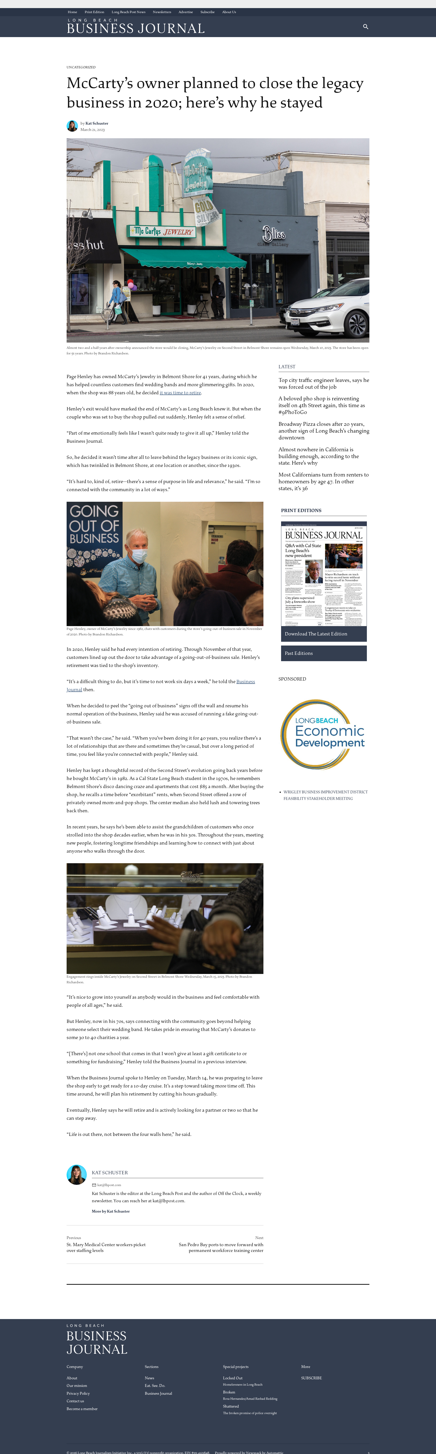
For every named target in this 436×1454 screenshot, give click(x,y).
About (72, 1378)
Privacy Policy (78, 1393)
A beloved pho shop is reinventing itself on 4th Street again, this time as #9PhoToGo (322, 405)
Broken (250, 1395)
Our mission (77, 1385)
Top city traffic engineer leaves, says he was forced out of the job (324, 383)
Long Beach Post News (128, 12)
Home (72, 12)
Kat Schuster (97, 123)
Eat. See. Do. (155, 1385)
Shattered (250, 1409)
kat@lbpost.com (109, 1185)
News (149, 1378)
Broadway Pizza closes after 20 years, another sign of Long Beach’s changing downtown (324, 431)
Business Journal (158, 1393)
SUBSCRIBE (311, 1378)
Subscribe (208, 12)
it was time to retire (180, 393)
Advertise (186, 12)
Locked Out (242, 1381)
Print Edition (94, 12)
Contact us (75, 1401)
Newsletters (162, 12)
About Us (229, 12)
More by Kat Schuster (111, 1211)
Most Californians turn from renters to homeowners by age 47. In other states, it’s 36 (324, 481)
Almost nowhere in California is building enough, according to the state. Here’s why (319, 456)
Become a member (82, 1409)
